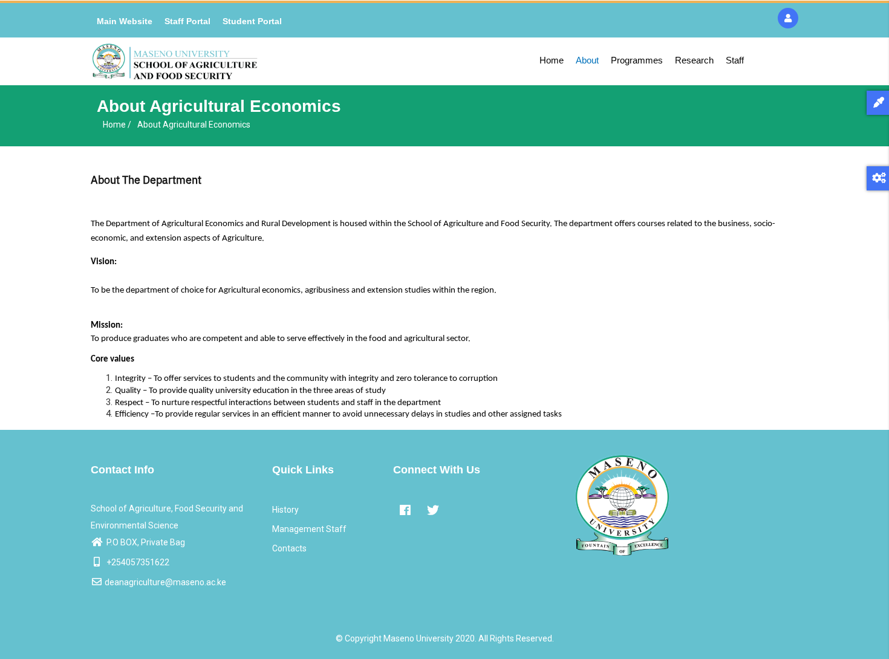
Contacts (289, 548)
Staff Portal (187, 21)
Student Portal (252, 21)
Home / (117, 124)
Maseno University (418, 638)
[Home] (175, 61)
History (285, 510)
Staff (735, 60)
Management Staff (309, 529)
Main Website (124, 21)
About (587, 60)
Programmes (637, 60)
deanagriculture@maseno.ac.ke (165, 582)
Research (694, 60)
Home (551, 60)
